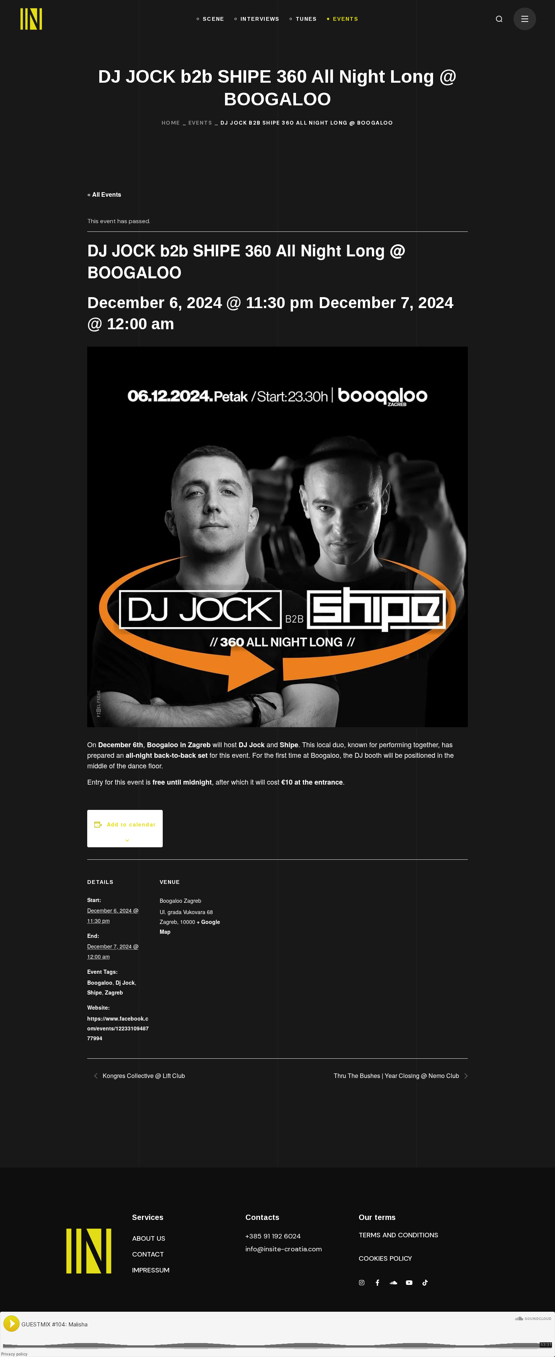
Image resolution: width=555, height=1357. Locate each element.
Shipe (94, 992)
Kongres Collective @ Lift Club (143, 1075)
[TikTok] (425, 1283)
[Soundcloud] (393, 1283)
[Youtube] (409, 1283)
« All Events (104, 194)
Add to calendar (131, 824)
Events (200, 122)
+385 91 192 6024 (274, 1236)
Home (171, 122)
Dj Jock (125, 982)
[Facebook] (378, 1283)
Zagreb (114, 992)
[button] (499, 19)
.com (283, 1249)
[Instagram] (362, 1283)
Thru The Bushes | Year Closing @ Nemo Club (397, 1075)
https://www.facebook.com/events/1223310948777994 (118, 1028)
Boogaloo (100, 982)
